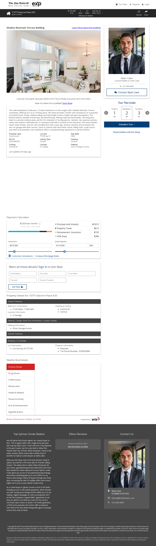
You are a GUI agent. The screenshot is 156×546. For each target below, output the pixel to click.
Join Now (16, 287)
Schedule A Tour (126, 124)
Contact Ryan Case (128, 92)
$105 (96, 232)
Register (136, 4)
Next (147, 113)
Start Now (67, 103)
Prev (106, 113)
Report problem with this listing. (126, 132)
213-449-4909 (128, 86)
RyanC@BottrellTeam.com (123, 498)
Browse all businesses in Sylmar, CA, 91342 (24, 419)
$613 (96, 228)
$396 (96, 236)
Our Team (123, 4)
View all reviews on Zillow (78, 446)
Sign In (43, 267)
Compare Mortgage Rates (47, 256)
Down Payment (60, 241)
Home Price (12, 241)
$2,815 (95, 224)
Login (147, 4)
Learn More (86, 27)
